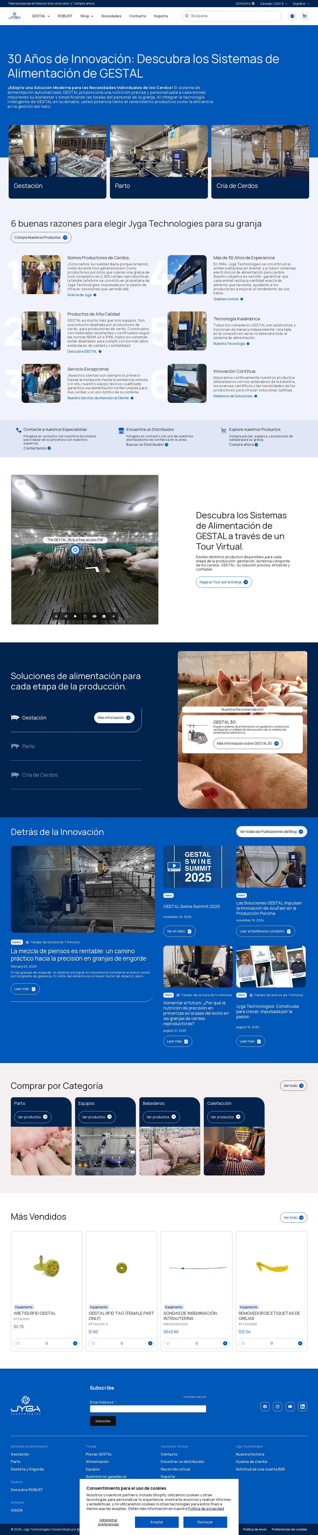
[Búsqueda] (186, 16)
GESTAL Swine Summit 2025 (191, 906)
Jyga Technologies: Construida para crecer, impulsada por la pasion (267, 1011)
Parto (16, 1461)
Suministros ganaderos (106, 1476)
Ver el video (176, 931)
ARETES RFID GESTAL (35, 1313)
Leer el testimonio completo (262, 931)
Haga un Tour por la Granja (220, 582)
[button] (41, 16)
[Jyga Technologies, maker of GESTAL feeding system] (14, 16)
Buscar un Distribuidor (145, 445)
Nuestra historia (250, 1454)
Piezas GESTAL (99, 1454)
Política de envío (255, 1529)
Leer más (21, 988)
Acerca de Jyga (79, 295)
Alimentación (97, 1461)
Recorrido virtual (175, 1469)
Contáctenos (35, 448)
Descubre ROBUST (27, 1489)
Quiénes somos (226, 299)
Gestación (20, 1454)
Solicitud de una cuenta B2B (260, 1469)
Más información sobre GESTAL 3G (244, 743)
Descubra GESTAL (82, 351)
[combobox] (232, 16)
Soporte (168, 1476)
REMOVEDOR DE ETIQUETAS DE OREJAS (269, 1316)
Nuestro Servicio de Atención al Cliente (98, 398)
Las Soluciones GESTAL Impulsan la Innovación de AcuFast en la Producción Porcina (269, 908)
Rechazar (205, 1522)
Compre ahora (241, 445)
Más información (111, 717)
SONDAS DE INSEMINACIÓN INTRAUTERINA (190, 1316)
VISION (17, 1510)
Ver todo (290, 1085)
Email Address (103, 1402)
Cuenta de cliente (251, 1461)
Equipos (93, 1469)
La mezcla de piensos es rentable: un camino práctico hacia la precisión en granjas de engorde (78, 954)
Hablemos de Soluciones (233, 396)
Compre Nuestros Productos (37, 237)
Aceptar (156, 1522)
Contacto (169, 1454)
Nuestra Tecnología (229, 344)
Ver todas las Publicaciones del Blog (268, 831)
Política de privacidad (206, 1508)
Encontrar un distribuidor (183, 1461)
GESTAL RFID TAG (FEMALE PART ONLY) (121, 1316)
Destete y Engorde (27, 1469)
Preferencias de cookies (289, 1529)
